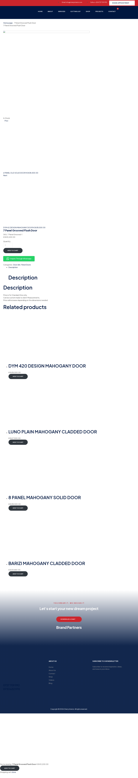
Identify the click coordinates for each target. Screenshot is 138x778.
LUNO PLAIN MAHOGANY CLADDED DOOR (52, 431)
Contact (52, 673)
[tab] (71, 267)
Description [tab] (22, 277)
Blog (50, 683)
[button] (5, 640)
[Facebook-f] (6, 2)
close (14, 772)
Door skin (16, 265)
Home (51, 667)
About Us (52, 670)
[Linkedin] (22, 2)
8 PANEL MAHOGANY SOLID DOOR (44, 497)
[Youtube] (30, 2)
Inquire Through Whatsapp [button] (20, 258)
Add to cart (13, 250)
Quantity (6, 241)
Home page (8, 23)
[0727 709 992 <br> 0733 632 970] (4, 681)
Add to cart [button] (18, 376)
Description (13, 267)
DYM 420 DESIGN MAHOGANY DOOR (47, 365)
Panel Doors (26, 265)
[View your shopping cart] (116, 15)
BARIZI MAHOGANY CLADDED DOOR (46, 563)
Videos (51, 680)
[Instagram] (14, 2)
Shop (51, 677)
